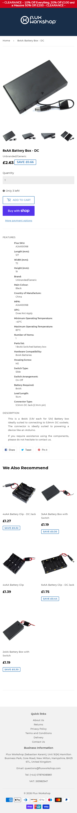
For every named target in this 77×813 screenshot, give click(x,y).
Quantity (8, 173)
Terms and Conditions (38, 733)
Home (6, 40)
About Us (38, 720)
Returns (38, 724)
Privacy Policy (38, 728)
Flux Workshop (41, 793)
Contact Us (38, 741)
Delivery (38, 737)
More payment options (18, 220)
